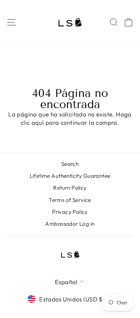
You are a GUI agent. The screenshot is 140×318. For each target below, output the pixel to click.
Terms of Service (70, 199)
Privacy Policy (70, 211)
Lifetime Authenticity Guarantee (70, 175)
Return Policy (70, 187)
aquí (38, 122)
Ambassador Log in (69, 223)
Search (70, 163)
